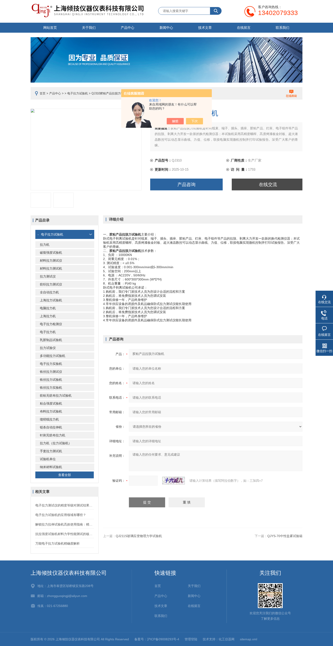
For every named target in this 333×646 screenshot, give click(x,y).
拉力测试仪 (48, 276)
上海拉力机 (48, 316)
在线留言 (244, 27)
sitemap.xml (248, 639)
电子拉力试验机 (77, 93)
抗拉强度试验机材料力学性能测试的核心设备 (64, 534)
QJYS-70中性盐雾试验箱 (284, 536)
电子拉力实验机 (51, 364)
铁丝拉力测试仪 (51, 371)
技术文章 (205, 27)
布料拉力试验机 (51, 411)
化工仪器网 (226, 639)
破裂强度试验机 (51, 252)
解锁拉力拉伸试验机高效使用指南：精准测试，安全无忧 (64, 524)
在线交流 (268, 184)
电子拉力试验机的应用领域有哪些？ (60, 515)
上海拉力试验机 (51, 300)
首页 (43, 93)
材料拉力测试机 (51, 268)
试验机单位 (48, 459)
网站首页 (50, 27)
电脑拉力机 (48, 308)
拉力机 (44, 244)
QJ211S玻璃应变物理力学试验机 (139, 536)
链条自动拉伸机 (51, 427)
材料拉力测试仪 (51, 260)
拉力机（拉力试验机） (56, 443)
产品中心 (127, 27)
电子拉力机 (48, 332)
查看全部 (64, 475)
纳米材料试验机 (51, 467)
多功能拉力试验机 (52, 356)
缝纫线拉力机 (49, 419)
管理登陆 (191, 639)
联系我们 (282, 27)
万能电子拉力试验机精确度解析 (57, 543)
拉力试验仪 (48, 348)
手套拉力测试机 (51, 451)
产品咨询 (186, 184)
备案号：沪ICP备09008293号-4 (156, 639)
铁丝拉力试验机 (51, 379)
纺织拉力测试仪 (51, 284)
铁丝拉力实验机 (51, 387)
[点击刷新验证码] (173, 480)
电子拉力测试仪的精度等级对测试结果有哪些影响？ (64, 505)
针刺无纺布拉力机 (52, 435)
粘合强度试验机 (51, 403)
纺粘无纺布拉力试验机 (56, 395)
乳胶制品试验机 (51, 340)
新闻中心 (166, 27)
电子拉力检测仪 (51, 324)
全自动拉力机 (49, 292)
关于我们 (89, 27)
